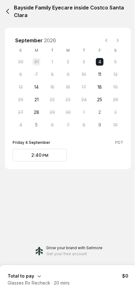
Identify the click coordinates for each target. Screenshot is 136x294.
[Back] (7, 11)
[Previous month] (106, 40)
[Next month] (118, 40)
